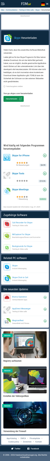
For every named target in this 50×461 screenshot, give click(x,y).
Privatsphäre (35, 438)
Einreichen (27, 442)
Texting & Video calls (26, 10)
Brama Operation (19, 297)
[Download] (45, 297)
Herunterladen (11, 99)
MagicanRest (17, 320)
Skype (37, 10)
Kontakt (38, 442)
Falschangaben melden (14, 86)
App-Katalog (12, 438)
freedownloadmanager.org (26, 455)
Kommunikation (11, 10)
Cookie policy (13, 442)
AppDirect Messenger (21, 309)
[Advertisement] (25, 22)
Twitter (17, 449)
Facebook (35, 449)
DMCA (23, 438)
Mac (2, 10)
